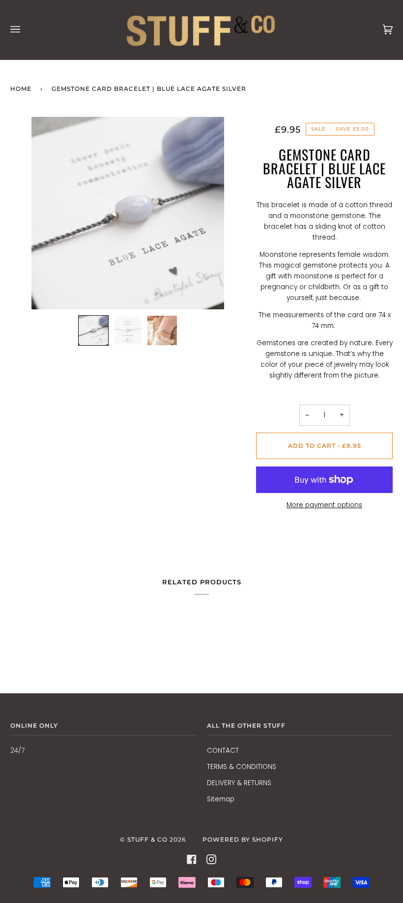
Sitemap (220, 799)
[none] (93, 330)
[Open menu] (25, 29)
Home (20, 88)
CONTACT (223, 750)
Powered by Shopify (242, 839)
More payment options (324, 505)
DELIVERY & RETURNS (239, 783)
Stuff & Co (147, 839)
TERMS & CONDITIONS (241, 766)
